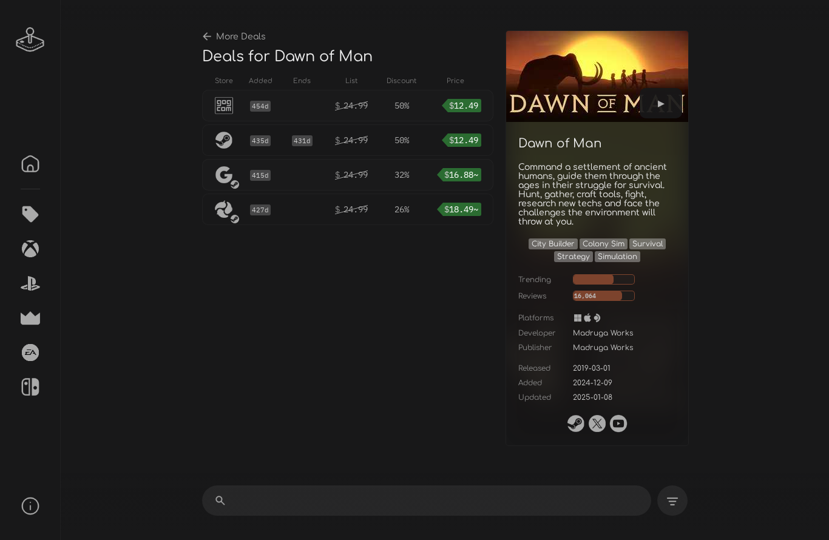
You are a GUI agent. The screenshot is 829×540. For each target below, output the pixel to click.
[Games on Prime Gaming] (30, 318)
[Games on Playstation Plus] (30, 283)
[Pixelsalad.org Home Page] (30, 39)
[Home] (30, 164)
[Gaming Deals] (30, 214)
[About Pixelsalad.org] (30, 506)
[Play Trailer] (661, 103)
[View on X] (597, 423)
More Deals (241, 36)
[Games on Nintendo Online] (30, 387)
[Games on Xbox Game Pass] (30, 248)
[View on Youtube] (618, 423)
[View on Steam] (576, 423)
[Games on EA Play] (30, 352)
